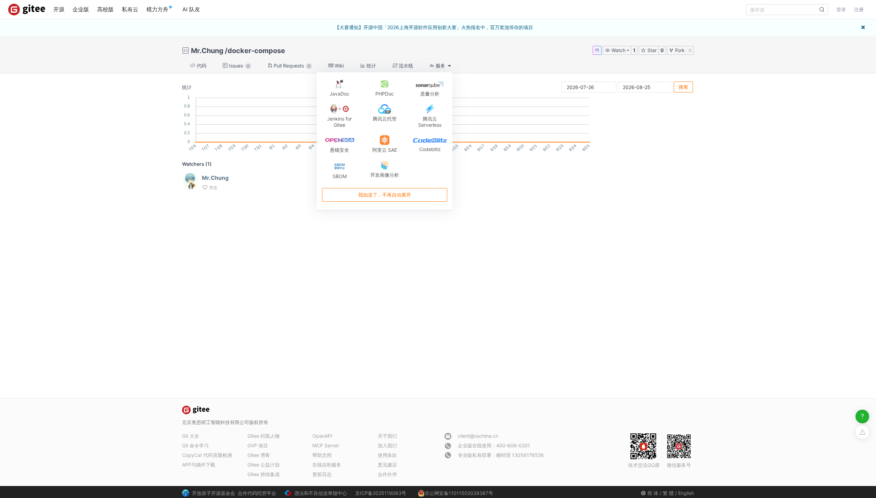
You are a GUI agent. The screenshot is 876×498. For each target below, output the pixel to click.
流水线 (405, 66)
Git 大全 (190, 436)
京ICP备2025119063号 (380, 493)
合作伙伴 (387, 474)
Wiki (338, 66)
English (686, 493)
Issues (238, 66)
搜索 (683, 87)
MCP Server (325, 445)
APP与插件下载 (198, 465)
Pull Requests (291, 66)
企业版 (81, 9)
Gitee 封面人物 (263, 436)
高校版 (105, 9)
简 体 (652, 493)
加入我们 (387, 445)
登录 (841, 9)
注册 (859, 9)
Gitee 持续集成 (263, 474)
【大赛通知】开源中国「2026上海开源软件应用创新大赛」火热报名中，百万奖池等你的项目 (434, 27)
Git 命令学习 (195, 445)
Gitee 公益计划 (263, 465)
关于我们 (387, 436)
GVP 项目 (257, 445)
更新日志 (322, 474)
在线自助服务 (326, 465)
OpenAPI (322, 436)
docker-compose (256, 51)
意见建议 (387, 465)
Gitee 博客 (258, 455)
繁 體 (668, 493)
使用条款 (387, 455)
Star (651, 50)
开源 (58, 9)
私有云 (130, 9)
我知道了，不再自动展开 (384, 195)
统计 (370, 66)
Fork (679, 50)
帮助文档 (322, 455)
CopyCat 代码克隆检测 (207, 455)
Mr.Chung (207, 51)
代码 (200, 66)
